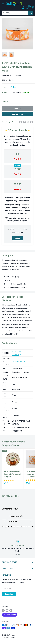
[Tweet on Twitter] (28, 121)
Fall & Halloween (18, 361)
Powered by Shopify (8, 638)
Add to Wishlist (17, 114)
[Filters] (4, 521)
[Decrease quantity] (12, 101)
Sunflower (15, 354)
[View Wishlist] (27, 7)
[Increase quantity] (22, 101)
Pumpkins (15, 351)
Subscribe (9, 594)
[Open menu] (3, 3)
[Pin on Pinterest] (24, 121)
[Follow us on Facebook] (3, 610)
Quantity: (5, 101)
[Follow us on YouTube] (7, 610)
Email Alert (25, 92)
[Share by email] (31, 121)
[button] (9, 480)
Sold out (17, 108)
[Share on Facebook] (20, 121)
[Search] (30, 13)
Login (17, 238)
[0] (31, 7)
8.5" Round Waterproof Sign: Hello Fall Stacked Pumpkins (12, 474)
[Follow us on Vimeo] (10, 610)
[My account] (23, 7)
